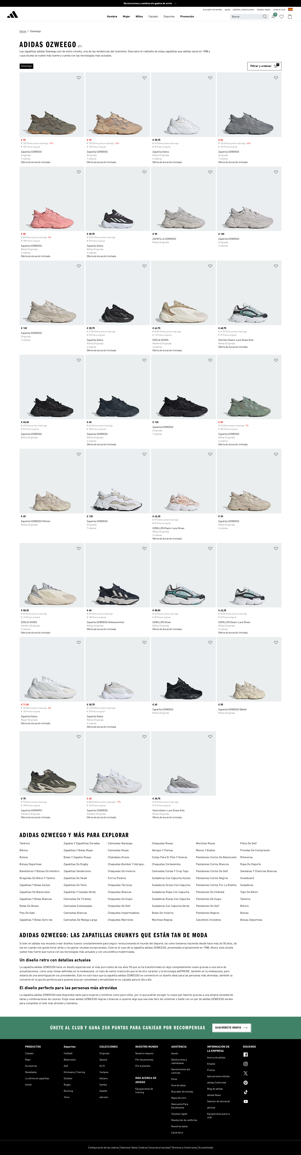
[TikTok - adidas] (259, 1092)
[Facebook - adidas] (259, 1055)
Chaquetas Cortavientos (166, 864)
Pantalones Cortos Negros (212, 878)
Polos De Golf (248, 843)
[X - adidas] (259, 1074)
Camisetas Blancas (75, 913)
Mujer (126, 16)
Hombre (112, 16)
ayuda (227, 10)
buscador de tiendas (212, 10)
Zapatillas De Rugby (76, 864)
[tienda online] (12, 15)
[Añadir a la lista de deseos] (79, 78)
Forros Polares (117, 878)
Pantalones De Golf (207, 906)
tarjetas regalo (263, 10)
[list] (133, 66)
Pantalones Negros (207, 913)
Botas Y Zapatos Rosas (77, 857)
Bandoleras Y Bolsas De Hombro (39, 871)
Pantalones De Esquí (208, 899)
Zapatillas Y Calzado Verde (80, 892)
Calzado (153, 16)
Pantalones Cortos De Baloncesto (216, 857)
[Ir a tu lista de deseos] (281, 17)
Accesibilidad (205, 1147)
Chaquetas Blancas (119, 892)
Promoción (187, 16)
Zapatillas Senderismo (77, 871)
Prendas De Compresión (255, 850)
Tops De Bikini (249, 892)
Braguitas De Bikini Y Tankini (37, 878)
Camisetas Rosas (118, 850)
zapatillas (171, 51)
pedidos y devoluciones (243, 10)
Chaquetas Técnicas (120, 885)
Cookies (143, 1147)
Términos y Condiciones (184, 1147)
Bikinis (24, 850)
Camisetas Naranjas (120, 843)
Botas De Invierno (162, 913)
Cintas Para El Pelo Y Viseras (169, 857)
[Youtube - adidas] (259, 1102)
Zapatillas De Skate (75, 878)
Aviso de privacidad (159, 1147)
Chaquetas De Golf (119, 906)
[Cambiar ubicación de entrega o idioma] (290, 10)
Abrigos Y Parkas (162, 850)
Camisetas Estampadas (78, 906)
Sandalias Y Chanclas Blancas (258, 871)
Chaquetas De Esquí (120, 899)
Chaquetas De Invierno (121, 871)
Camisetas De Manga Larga (80, 920)
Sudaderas (246, 885)
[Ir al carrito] (290, 17)
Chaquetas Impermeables (123, 913)
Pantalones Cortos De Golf (212, 871)
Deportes (169, 16)
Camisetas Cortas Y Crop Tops (170, 871)
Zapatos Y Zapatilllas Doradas (82, 843)
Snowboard (247, 878)
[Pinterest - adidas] (259, 1083)
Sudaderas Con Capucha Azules (171, 878)
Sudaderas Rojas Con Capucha (170, 892)
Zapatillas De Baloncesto (35, 892)
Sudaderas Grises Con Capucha (171, 885)
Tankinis (25, 843)
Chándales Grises (118, 857)
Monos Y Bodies (205, 850)
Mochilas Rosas (205, 843)
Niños (139, 16)
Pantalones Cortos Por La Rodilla (216, 885)
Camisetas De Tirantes (77, 899)
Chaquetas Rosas (162, 843)
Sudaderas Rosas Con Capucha (171, 899)
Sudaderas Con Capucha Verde (170, 906)
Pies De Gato (27, 913)
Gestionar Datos (128, 1147)
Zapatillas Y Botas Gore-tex (36, 920)
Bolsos (24, 857)
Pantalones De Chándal (210, 892)
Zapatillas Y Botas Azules (35, 885)
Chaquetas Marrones (120, 920)
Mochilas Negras (162, 920)
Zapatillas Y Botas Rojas (78, 850)
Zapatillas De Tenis (75, 885)
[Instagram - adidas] (259, 1064)
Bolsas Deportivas (31, 864)
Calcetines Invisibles (208, 920)
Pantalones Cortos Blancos (212, 864)
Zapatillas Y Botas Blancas (36, 899)
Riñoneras (246, 857)
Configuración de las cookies (103, 1147)
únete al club (279, 10)
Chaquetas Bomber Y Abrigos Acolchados (126, 865)
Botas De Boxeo (29, 906)
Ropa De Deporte (250, 864)
